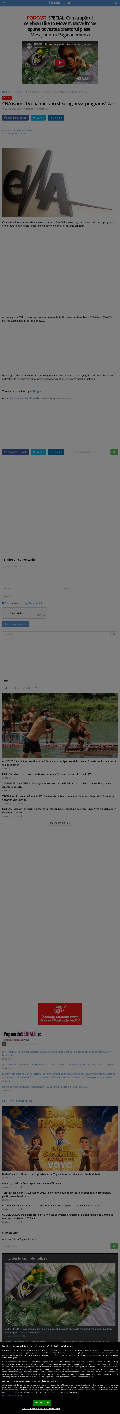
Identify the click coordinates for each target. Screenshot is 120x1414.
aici (20, 1371)
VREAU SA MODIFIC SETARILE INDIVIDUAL (41, 1408)
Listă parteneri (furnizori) (12, 1395)
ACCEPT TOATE (42, 1402)
